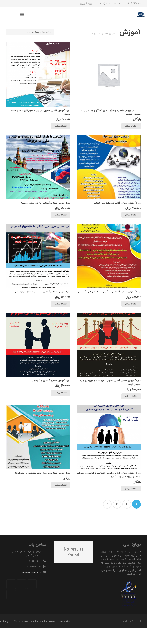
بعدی (107, 504)
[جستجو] (15, 14)
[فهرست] (22, 14)
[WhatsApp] (12, 3)
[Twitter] (21, 584)
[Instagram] (26, 3)
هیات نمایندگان (20, 621)
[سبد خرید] (6, 14)
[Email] (32, 584)
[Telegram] (19, 3)
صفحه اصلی (64, 621)
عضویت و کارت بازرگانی (43, 621)
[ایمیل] (5, 3)
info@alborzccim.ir (31, 572)
